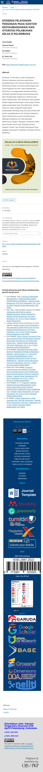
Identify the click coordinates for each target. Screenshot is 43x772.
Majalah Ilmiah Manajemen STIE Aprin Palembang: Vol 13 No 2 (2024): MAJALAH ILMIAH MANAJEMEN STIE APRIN (24, 403)
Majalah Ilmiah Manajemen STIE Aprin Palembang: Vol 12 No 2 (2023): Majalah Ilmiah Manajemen (21, 318)
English (6, 712)
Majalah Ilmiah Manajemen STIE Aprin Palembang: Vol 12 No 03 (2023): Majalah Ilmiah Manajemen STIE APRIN (23, 304)
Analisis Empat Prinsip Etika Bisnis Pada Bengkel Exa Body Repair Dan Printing (23, 326)
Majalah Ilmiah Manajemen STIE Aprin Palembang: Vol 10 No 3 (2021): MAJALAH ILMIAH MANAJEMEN (23, 394)
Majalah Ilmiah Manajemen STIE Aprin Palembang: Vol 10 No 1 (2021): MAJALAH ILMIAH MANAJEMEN (22, 378)
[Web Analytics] (17, 611)
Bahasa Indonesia (10, 709)
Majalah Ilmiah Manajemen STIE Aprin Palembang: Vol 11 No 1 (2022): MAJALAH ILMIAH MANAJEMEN (22, 345)
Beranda (5, 7)
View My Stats (26, 611)
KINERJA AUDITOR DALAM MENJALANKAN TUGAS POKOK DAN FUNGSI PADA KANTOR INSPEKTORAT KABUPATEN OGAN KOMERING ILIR (23, 387)
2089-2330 (19, 576)
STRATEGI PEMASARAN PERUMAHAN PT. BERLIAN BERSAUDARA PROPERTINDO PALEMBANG (22, 299)
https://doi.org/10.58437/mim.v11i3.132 (21, 65)
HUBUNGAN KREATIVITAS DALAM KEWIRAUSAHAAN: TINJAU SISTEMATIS (21, 313)
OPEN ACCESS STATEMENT (22, 464)
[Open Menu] (2, 2)
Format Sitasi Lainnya (11, 233)
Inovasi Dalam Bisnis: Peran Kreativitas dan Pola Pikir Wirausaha (21, 399)
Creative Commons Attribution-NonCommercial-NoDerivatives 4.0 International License (18, 746)
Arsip (12, 7)
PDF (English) (9, 200)
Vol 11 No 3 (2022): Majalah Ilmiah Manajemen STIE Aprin (21, 9)
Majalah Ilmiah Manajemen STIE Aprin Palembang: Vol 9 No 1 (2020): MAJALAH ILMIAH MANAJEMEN (22, 363)
